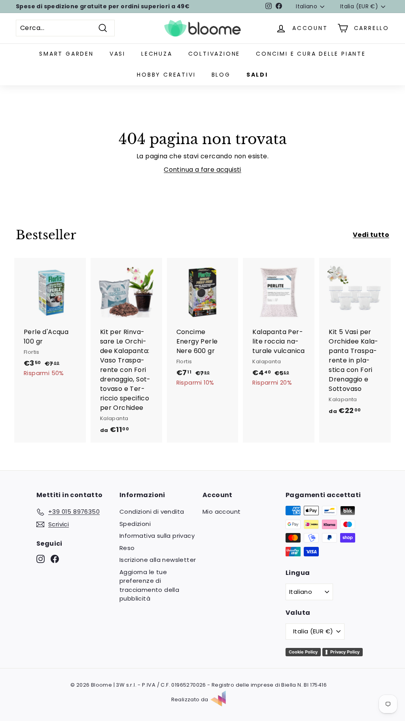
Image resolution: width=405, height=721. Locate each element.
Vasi (117, 54)
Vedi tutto (371, 234)
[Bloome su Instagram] (40, 558)
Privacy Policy (345, 652)
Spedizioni (135, 524)
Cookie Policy (303, 652)
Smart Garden (66, 54)
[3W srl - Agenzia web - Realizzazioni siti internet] (222, 700)
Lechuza (156, 54)
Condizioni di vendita (151, 511)
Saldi (257, 75)
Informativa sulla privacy (157, 535)
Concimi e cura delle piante (311, 54)
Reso (127, 548)
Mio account (221, 511)
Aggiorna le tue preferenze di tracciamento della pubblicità (149, 585)
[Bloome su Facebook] (55, 558)
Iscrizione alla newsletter (157, 560)
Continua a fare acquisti (202, 169)
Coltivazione (214, 54)
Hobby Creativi (166, 75)
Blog (221, 75)
